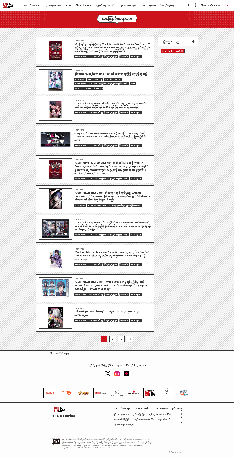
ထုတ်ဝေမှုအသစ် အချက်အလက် (169, 408)
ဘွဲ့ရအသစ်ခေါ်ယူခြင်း (128, 5)
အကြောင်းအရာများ (31, 5)
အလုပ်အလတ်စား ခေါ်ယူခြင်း (143, 420)
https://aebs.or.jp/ (103, 447)
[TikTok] (126, 373)
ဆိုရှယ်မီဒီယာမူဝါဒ (164, 420)
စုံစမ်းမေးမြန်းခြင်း (139, 415)
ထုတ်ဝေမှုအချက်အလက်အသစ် (58, 5)
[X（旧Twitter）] (107, 373)
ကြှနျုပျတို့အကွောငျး (121, 415)
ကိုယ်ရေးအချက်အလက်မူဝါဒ (124, 425)
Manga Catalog (83, 5)
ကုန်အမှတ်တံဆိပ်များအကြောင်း (160, 415)
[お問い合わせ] (189, 5)
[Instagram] (117, 373)
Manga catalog (143, 408)
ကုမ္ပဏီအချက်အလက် (105, 5)
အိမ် (50, 353)
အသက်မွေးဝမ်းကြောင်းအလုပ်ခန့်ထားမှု (158, 5)
